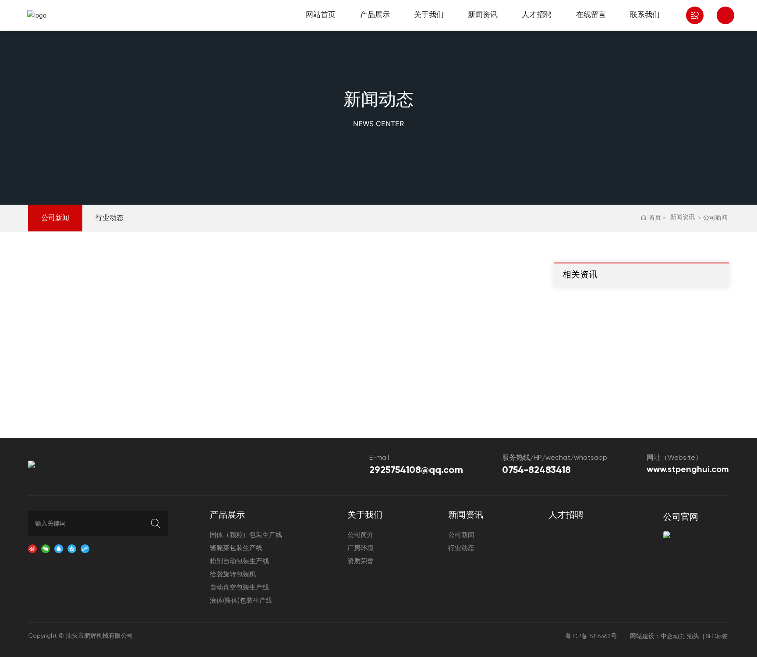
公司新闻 (55, 218)
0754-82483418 (536, 470)
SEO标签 (717, 636)
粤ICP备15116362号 (591, 636)
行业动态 (110, 218)
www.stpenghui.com (688, 469)
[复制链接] (85, 548)
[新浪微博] (32, 548)
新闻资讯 (682, 217)
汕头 (693, 636)
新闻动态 (378, 100)
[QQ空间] (71, 548)
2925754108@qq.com (416, 470)
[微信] (45, 548)
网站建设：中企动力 (657, 636)
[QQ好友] (58, 548)
